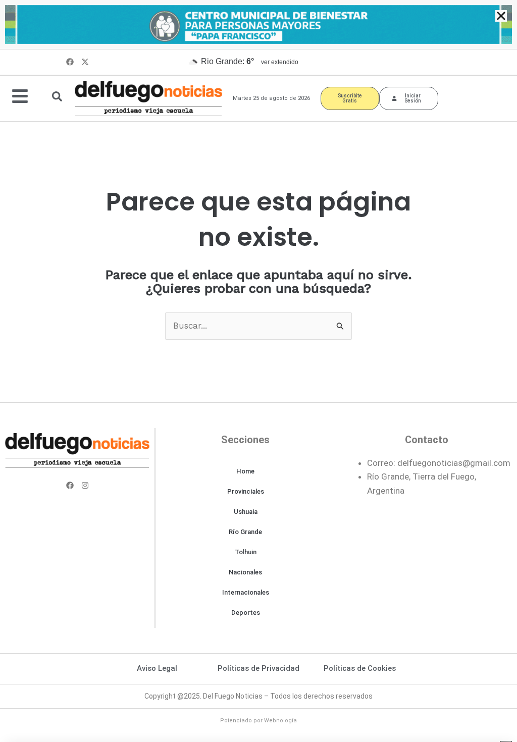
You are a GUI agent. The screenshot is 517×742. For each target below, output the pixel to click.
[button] (501, 16)
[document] (258, 371)
